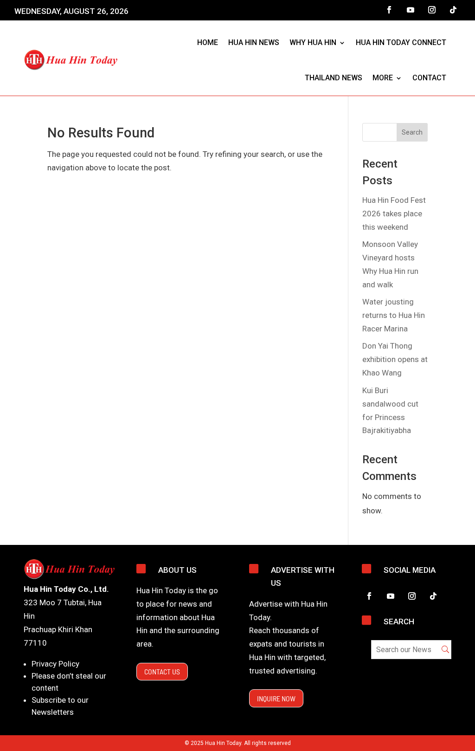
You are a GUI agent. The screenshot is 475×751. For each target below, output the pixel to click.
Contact (429, 77)
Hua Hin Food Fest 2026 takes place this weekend (394, 213)
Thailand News (333, 77)
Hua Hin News (253, 42)
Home (207, 42)
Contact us (162, 671)
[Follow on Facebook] (389, 9)
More (382, 77)
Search (412, 132)
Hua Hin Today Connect (401, 42)
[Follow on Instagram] (431, 9)
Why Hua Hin (312, 42)
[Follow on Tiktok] (453, 9)
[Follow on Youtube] (410, 9)
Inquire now (276, 698)
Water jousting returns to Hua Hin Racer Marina (393, 315)
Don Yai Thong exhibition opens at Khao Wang (395, 359)
